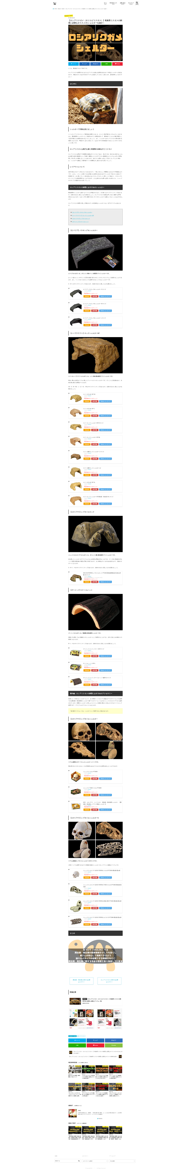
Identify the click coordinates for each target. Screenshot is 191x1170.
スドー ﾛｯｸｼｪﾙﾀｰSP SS (89, 394)
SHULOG (95, 1168)
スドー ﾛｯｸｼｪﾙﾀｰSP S (89, 408)
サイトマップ (131, 3)
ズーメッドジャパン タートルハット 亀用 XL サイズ (97, 677)
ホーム (105, 3)
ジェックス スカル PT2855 (90, 771)
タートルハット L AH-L (89, 663)
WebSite (100, 1118)
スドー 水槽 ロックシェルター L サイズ (93, 451)
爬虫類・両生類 (73, 1036)
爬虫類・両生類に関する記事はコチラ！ (81, 981)
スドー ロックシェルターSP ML (91, 437)
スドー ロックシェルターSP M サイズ (93, 423)
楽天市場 (95, 296)
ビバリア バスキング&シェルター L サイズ (94, 318)
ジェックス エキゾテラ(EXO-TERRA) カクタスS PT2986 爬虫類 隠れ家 (102, 917)
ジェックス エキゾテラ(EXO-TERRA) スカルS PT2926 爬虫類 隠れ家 (101, 870)
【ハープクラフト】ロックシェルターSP (83, 215)
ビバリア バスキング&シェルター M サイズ (94, 303)
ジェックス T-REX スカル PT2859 (92, 788)
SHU (79, 1110)
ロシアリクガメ (82, 1036)
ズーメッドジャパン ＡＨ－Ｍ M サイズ (93, 649)
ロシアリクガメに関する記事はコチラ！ (109, 981)
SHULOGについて (113, 3)
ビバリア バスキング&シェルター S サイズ (94, 289)
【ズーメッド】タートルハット (80, 221)
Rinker (89, 290)
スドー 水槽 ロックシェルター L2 (92, 468)
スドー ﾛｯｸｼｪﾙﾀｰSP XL (89, 482)
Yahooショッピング (105, 296)
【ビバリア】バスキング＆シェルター (82, 212)
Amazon (87, 296)
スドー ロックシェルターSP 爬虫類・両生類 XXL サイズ (98, 496)
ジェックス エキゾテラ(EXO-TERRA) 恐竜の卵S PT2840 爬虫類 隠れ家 (102, 901)
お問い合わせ (122, 3)
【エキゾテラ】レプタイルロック (81, 218)
